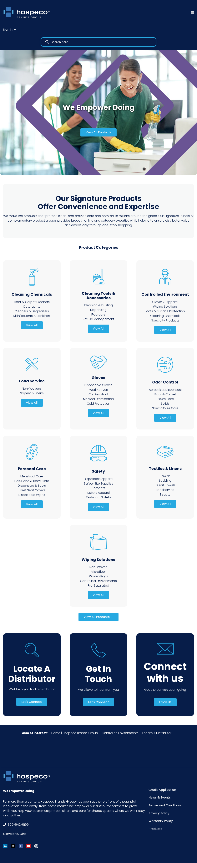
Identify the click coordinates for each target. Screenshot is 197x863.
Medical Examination (98, 399)
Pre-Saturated (98, 585)
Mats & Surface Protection (165, 311)
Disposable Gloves (98, 385)
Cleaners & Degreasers (32, 311)
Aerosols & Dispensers (165, 390)
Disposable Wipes (31, 495)
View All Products (99, 132)
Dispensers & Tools (32, 485)
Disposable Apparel (98, 479)
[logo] (28, 12)
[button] (10, 29)
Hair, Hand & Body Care (31, 481)
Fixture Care (165, 399)
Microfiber (98, 571)
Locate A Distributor (156, 733)
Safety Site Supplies (98, 483)
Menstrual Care (31, 476)
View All (32, 325)
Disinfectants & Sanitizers (32, 316)
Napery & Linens (32, 393)
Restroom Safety (98, 497)
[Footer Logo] (28, 776)
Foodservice (165, 490)
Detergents (31, 306)
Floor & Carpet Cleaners (32, 302)
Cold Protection (98, 403)
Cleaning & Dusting (98, 305)
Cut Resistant (98, 394)
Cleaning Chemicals (165, 316)
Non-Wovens (32, 388)
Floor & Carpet (165, 394)
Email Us (165, 702)
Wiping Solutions (165, 306)
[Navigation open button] (192, 12)
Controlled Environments (98, 581)
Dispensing (98, 310)
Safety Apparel (98, 493)
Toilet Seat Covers (31, 490)
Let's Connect (31, 702)
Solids (165, 403)
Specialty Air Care (165, 408)
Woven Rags (98, 576)
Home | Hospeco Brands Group (74, 733)
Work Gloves (98, 390)
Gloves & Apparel (165, 302)
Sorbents (98, 488)
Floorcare (98, 314)
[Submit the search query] (47, 42)
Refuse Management (98, 319)
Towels (165, 476)
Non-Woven (98, 567)
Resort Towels (165, 485)
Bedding (165, 480)
